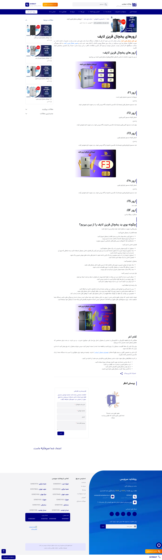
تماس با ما (52, 12)
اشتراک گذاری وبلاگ (130, 373)
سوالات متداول (81, 501)
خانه (108, 19)
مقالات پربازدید (47, 109)
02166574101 (62, 500)
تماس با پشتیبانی (152, 551)
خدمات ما (108, 12)
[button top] (4, 551)
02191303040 (61, 489)
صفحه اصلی (133, 12)
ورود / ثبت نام (31, 12)
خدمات (83, 482)
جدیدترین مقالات (46, 113)
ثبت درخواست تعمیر (50, 4)
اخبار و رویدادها (95, 12)
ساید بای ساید (88, 19)
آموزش (83, 497)
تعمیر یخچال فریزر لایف (71, 43)
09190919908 (52, 519)
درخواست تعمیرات (120, 12)
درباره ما (72, 12)
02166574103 (62, 505)
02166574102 (40, 500)
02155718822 (38, 489)
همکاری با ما (62, 12)
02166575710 (38, 484)
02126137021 (44, 519)
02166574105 (60, 510)
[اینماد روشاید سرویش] (31, 532)
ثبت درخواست (81, 494)
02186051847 (61, 484)
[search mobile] (106, 4)
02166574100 (39, 494)
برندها (84, 490)
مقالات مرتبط (48, 20)
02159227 (153, 557)
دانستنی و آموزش (99, 19)
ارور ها (82, 12)
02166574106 (38, 510)
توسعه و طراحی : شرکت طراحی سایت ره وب (55, 548)
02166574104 (39, 505)
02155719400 (61, 494)
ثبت (61, 433)
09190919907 (65, 519)
